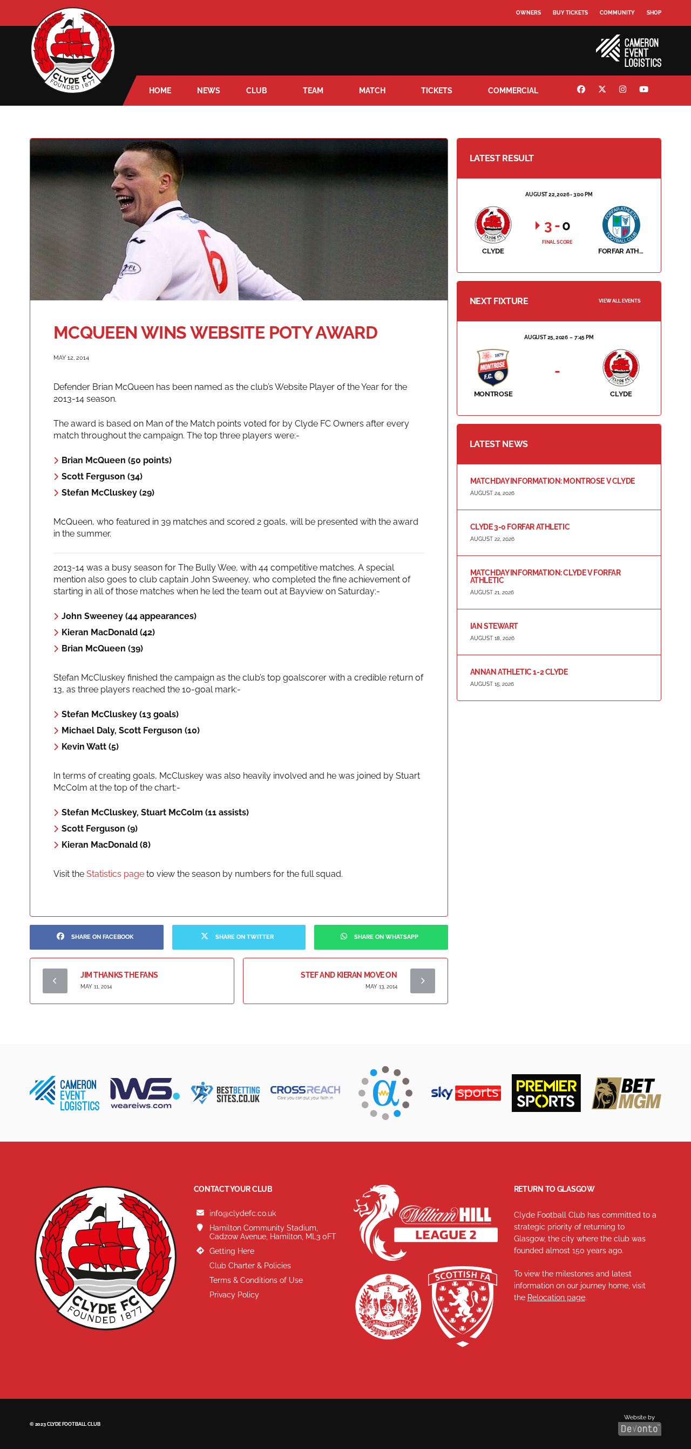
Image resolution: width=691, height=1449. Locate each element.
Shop (654, 13)
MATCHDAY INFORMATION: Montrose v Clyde (552, 481)
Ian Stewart (494, 626)
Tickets (436, 90)
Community (617, 13)
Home (160, 90)
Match (372, 90)
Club (256, 90)
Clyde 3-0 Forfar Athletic (520, 527)
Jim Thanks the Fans (119, 975)
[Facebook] (582, 91)
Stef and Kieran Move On (349, 975)
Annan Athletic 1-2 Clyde (519, 672)
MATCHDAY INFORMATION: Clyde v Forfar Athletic (545, 576)
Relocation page (556, 1297)
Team (313, 90)
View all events (620, 301)
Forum (527, 35)
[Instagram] (624, 91)
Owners (528, 13)
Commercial (513, 90)
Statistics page (115, 874)
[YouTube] (645, 91)
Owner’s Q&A (536, 43)
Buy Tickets (570, 13)
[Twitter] (603, 91)
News (208, 90)
